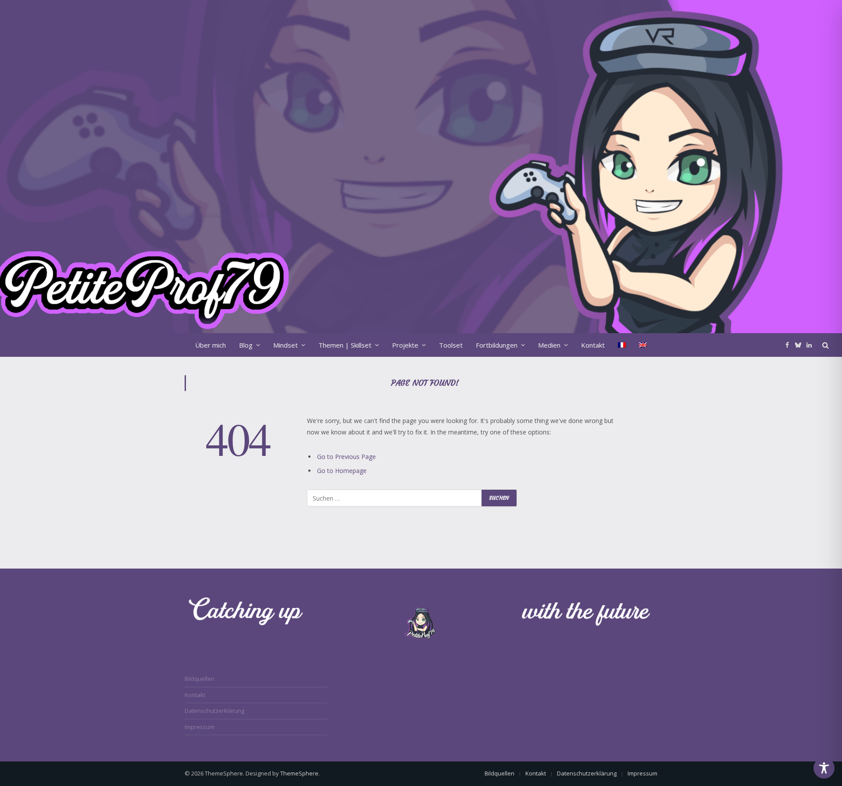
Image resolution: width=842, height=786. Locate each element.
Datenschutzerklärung (214, 711)
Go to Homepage (342, 470)
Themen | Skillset (344, 345)
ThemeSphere (299, 773)
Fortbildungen (496, 345)
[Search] (825, 345)
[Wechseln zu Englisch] (642, 345)
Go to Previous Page (346, 456)
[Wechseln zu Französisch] (621, 345)
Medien (549, 345)
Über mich (210, 345)
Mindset (285, 345)
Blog (246, 345)
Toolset (451, 345)
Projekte (405, 345)
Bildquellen (199, 679)
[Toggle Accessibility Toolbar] (824, 768)
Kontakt (593, 345)
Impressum (199, 727)
